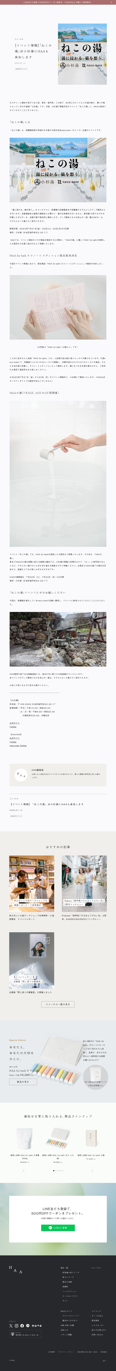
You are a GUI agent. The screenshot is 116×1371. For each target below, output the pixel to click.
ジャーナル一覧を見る (58, 1004)
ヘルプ (98, 1325)
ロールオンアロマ (70, 1296)
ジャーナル (96, 1268)
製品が (70, 1320)
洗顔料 (65, 1287)
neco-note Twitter (18, 746)
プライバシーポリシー (66, 1352)
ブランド (71, 1316)
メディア (66, 1335)
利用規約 (103, 1352)
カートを (97, 1316)
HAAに (66, 1311)
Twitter (13, 727)
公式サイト (15, 723)
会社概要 (51, 1352)
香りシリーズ (68, 1277)
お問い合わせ (97, 1335)
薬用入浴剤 (67, 1282)
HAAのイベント (21, 69)
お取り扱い (67, 1325)
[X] (11, 1326)
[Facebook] (22, 1326)
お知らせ (64, 1330)
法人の (99, 1330)
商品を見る (23, 1082)
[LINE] (27, 1326)
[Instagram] (16, 1326)
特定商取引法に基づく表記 (87, 1352)
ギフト (65, 1301)
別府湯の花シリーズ (71, 1273)
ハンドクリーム (69, 1291)
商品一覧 (64, 1268)
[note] (37, 1325)
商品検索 (95, 1320)
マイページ (96, 1311)
